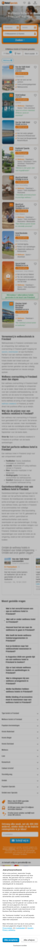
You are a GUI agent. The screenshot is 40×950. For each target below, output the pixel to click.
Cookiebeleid (20, 928)
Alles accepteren (10, 940)
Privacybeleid (7, 928)
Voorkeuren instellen (20, 946)
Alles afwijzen (29, 940)
